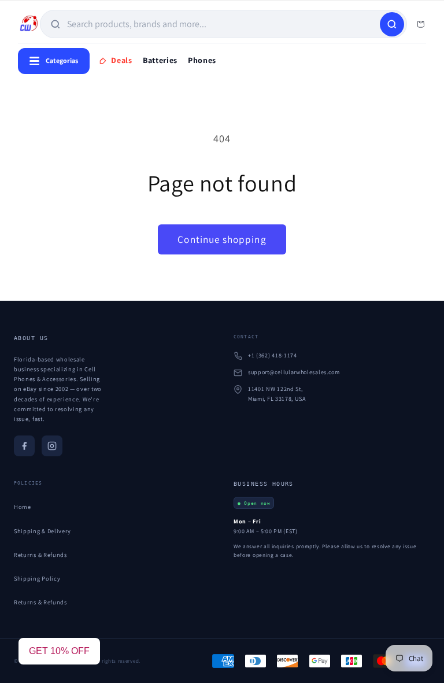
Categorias (62, 60)
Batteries (160, 60)
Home (22, 507)
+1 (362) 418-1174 (272, 355)
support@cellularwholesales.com (294, 372)
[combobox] (222, 24)
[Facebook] (24, 445)
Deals (121, 60)
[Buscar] (392, 24)
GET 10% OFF (59, 651)
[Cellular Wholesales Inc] (29, 24)
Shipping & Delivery (42, 531)
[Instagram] (52, 445)
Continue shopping (222, 239)
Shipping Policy (37, 578)
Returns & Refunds (40, 555)
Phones (202, 60)
